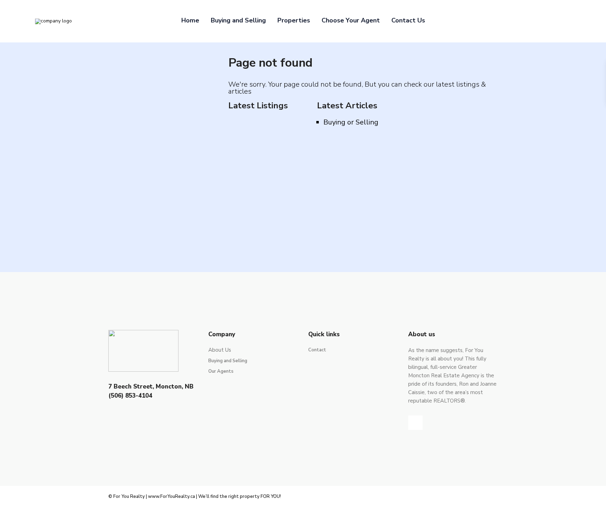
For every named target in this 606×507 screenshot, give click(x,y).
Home (190, 20)
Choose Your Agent (351, 20)
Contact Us (408, 20)
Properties (293, 20)
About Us (219, 349)
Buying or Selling (350, 122)
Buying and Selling (238, 20)
